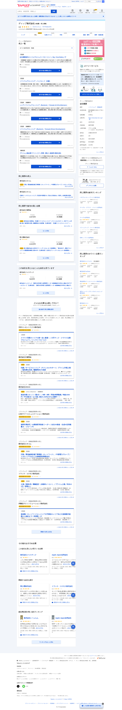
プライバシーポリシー (30, 703)
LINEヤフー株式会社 (22, 693)
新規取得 (53, 5)
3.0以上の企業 (38, 29)
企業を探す (72, 12)
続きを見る (67, 226)
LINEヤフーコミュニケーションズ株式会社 (34, 414)
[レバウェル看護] (91, 60)
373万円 (95, 266)
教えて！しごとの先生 (22, 678)
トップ (23, 35)
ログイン (43, 6)
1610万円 (96, 202)
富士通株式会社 (26, 586)
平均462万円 (47, 27)
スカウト (94, 12)
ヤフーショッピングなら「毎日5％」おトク (59, 6)
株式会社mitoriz (24, 387)
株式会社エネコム (25, 444)
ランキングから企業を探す (41, 673)
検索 (103, 1)
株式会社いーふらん (31, 618)
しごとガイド (43, 678)
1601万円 (96, 212)
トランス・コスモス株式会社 (29, 474)
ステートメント (62, 703)
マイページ (102, 12)
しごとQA (80, 12)
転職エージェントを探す (55, 673)
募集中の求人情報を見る (30, 571)
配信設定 (44, 668)
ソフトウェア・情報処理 (95, 107)
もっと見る (99, 152)
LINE (27, 686)
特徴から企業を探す (28, 673)
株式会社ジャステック (28, 555)
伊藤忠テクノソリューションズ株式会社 (33, 503)
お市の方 (99, 1)
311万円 (95, 286)
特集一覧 (87, 12)
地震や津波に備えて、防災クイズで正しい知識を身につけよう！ (34, 1)
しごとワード (51, 678)
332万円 (95, 298)
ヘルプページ (92, 655)
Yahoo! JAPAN (75, 1)
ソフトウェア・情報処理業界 (26, 29)
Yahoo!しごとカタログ (24, 660)
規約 (52, 703)
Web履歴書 (37, 668)
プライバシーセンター (43, 703)
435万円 (95, 308)
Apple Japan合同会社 (60, 555)
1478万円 (96, 233)
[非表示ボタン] (103, 704)
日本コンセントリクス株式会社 (30, 327)
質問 (73, 35)
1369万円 (96, 243)
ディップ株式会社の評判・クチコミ (64, 660)
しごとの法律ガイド (34, 678)
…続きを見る (34, 564)
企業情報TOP (35, 660)
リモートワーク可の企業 (48, 29)
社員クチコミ (49, 34)
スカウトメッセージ (21, 668)
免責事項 (72, 703)
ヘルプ (82, 1)
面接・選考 (87, 34)
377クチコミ (37, 27)
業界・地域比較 (99, 35)
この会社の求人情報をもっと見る (65, 350)
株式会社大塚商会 (25, 357)
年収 (63, 34)
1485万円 (96, 222)
